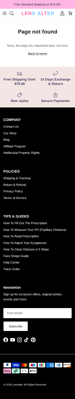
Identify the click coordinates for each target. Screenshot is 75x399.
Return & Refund (14, 184)
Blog (6, 139)
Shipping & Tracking (16, 178)
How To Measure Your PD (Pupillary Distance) (34, 229)
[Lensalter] (37, 13)
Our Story (10, 133)
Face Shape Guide (16, 256)
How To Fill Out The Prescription (25, 223)
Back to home (37, 53)
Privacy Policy (13, 191)
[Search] (13, 13)
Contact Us (11, 126)
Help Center (11, 262)
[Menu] (4, 13)
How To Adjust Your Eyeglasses (25, 243)
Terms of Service (14, 198)
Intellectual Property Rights (21, 152)
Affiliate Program (14, 146)
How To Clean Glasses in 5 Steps (26, 249)
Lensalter (17, 384)
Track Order (11, 269)
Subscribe (15, 326)
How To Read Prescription (21, 236)
